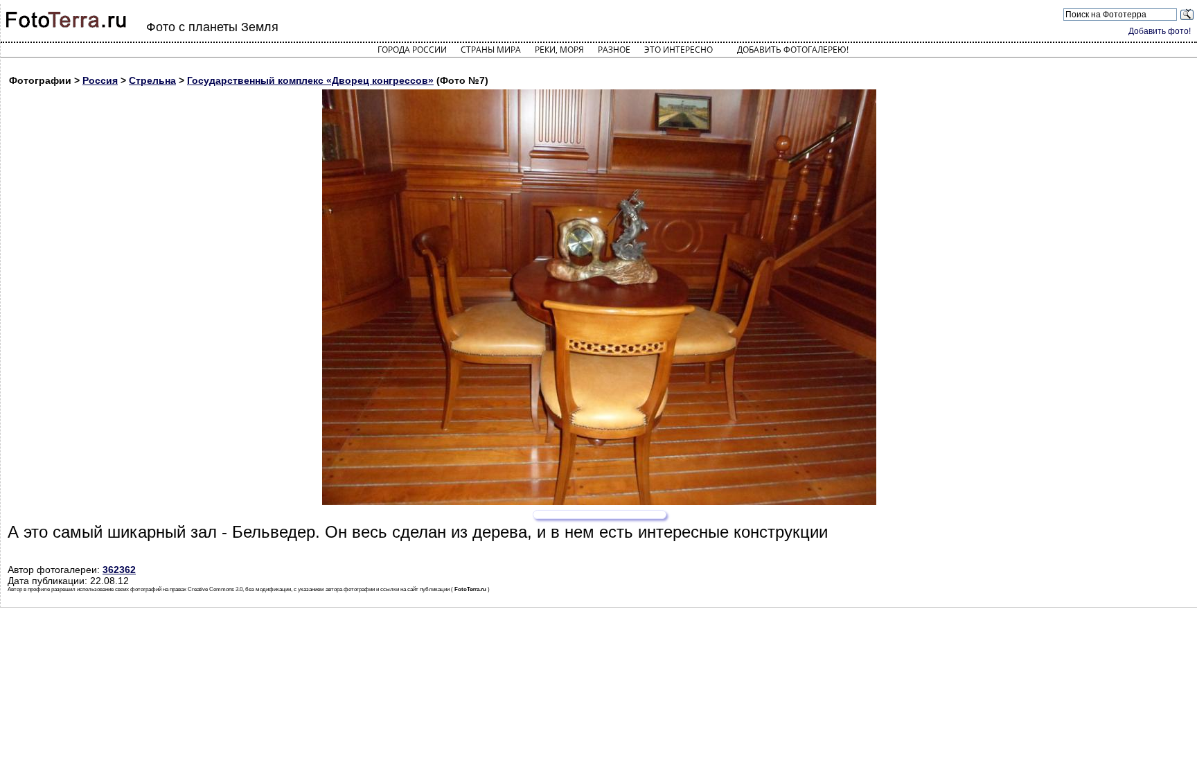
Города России (412, 49)
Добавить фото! (1159, 31)
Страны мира (491, 49)
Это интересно (678, 49)
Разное (614, 49)
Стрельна (152, 80)
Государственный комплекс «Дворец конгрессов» (310, 80)
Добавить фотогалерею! (793, 49)
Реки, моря (559, 49)
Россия (100, 80)
